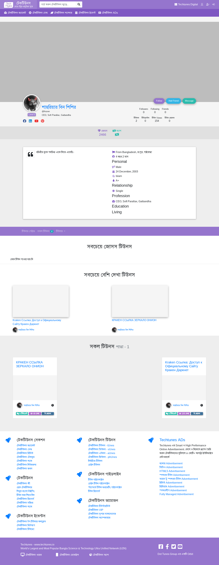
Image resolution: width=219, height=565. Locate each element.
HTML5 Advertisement (172, 471)
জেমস (103, 133)
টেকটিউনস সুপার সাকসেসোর (102, 513)
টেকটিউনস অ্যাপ (100, 555)
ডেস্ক (40, 12)
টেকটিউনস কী (23, 483)
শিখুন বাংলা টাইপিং (26, 491)
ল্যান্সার (63, 12)
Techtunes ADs (172, 440)
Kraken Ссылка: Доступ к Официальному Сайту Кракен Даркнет (183, 366)
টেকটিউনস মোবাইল (69, 555)
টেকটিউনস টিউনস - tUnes (101, 445)
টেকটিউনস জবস (24, 468)
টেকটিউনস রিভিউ (25, 453)
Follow (159, 101)
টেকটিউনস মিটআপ (26, 525)
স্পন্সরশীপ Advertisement (173, 490)
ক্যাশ (118, 130)
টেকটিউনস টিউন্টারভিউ (99, 506)
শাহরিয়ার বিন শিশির (59, 107)
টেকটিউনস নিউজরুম (26, 464)
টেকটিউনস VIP (95, 510)
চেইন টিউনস (94, 464)
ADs (110, 12)
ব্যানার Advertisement (171, 463)
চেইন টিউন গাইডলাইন (99, 483)
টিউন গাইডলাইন (96, 479)
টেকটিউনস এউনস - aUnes (101, 453)
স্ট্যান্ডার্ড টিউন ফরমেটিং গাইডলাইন (105, 487)
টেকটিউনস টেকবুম (26, 457)
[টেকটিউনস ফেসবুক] (161, 547)
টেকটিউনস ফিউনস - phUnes (102, 457)
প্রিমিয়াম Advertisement (172, 486)
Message (189, 101)
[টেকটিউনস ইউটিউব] (180, 547)
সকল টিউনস (45, 231)
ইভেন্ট (87, 12)
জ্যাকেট (17, 12)
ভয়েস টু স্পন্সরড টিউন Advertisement (179, 478)
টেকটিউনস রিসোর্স (25, 499)
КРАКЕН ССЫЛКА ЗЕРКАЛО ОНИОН (134, 320)
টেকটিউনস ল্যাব (24, 461)
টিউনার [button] (59, 231)
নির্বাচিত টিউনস (95, 461)
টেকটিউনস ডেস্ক (24, 449)
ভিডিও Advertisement (171, 467)
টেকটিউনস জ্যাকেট (26, 445)
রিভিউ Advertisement (171, 482)
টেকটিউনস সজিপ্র (25, 502)
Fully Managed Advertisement (177, 494)
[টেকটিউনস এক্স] (173, 547)
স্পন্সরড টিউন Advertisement (175, 475)
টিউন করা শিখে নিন (25, 495)
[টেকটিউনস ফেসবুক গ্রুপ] (167, 547)
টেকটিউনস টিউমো (25, 529)
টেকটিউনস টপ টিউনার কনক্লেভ (31, 521)
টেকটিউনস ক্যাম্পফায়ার (99, 517)
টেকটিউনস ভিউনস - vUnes (101, 449)
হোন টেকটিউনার (24, 487)
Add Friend (173, 101)
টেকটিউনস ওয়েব (33, 555)
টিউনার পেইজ (28, 231)
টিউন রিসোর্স (94, 491)
